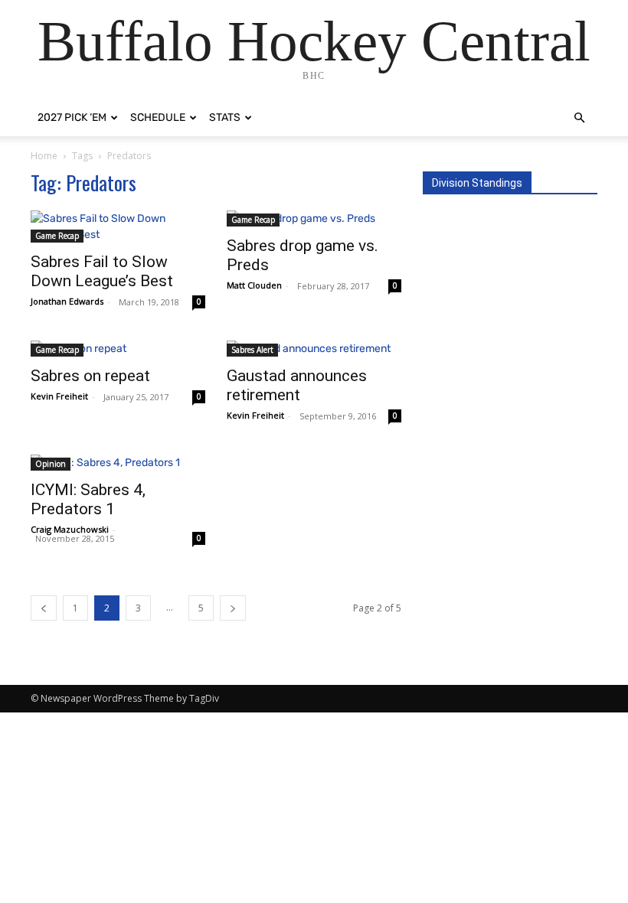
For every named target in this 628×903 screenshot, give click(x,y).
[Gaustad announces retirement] (314, 349)
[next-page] (233, 608)
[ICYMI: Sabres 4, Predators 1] (118, 463)
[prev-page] (44, 608)
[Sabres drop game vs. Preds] (314, 218)
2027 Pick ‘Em (72, 117)
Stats (224, 117)
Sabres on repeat (90, 376)
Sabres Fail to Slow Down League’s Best (102, 271)
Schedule (157, 117)
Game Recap (57, 235)
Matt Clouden (254, 285)
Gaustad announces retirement (297, 385)
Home (44, 155)
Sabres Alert (252, 349)
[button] (579, 118)
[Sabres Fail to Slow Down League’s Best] (118, 226)
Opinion (50, 463)
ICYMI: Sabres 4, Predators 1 (88, 499)
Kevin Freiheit (59, 396)
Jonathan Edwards (67, 301)
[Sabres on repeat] (118, 349)
